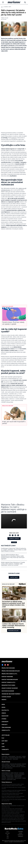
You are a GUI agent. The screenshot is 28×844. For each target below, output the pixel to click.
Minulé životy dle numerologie (15, 763)
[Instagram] (5, 665)
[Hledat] (25, 2)
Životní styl (5, 710)
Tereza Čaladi (4, 17)
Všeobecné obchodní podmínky (11, 694)
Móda (3, 704)
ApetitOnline (6, 735)
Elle (3, 738)
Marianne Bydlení (13, 630)
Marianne (20, 831)
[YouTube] (8, 665)
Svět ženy (5, 741)
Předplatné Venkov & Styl (9, 673)
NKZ (7, 834)
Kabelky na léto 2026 (16, 766)
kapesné (14, 542)
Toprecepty (5, 749)
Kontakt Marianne (7, 676)
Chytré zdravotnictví (20, 765)
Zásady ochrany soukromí (10, 688)
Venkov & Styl (6, 730)
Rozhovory (5, 716)
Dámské (20, 833)
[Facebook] (2, 665)
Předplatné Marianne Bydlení (11, 671)
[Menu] (3, 2)
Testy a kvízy (18, 756)
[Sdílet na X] (12, 535)
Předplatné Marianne (8, 668)
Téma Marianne (6, 727)
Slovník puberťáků (11, 756)
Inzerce (4, 699)
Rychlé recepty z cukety (11, 779)
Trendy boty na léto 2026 (6, 766)
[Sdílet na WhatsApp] (18, 535)
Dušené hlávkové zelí (6, 772)
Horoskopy (5, 721)
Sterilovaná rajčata (9, 775)
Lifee (3, 746)
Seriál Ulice (13, 765)
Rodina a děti (7, 6)
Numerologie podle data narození (15, 757)
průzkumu (14, 137)
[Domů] (14, 2)
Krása (3, 707)
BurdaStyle (20, 834)
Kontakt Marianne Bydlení (10, 679)
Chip (3, 743)
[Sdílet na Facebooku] (10, 535)
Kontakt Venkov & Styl (8, 682)
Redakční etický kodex (8, 685)
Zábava (4, 713)
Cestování (6, 757)
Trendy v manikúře (5, 763)
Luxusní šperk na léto (8, 767)
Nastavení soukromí (8, 691)
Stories (4, 718)
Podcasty (4, 724)
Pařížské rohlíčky (10, 776)
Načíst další (14, 577)
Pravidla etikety (4, 756)
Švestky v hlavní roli (14, 772)
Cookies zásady (6, 696)
